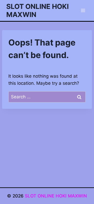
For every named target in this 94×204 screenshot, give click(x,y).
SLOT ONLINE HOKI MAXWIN (56, 196)
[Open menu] (83, 10)
